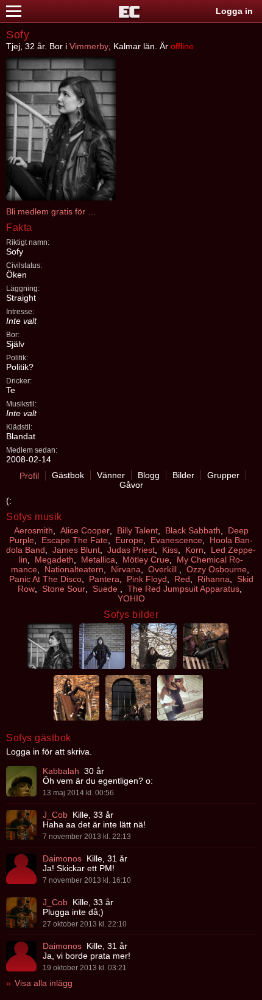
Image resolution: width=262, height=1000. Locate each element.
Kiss (170, 550)
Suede (106, 589)
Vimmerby (88, 46)
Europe (129, 540)
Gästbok (68, 475)
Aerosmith (33, 530)
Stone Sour (63, 589)
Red (182, 579)
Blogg (149, 475)
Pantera (104, 579)
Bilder (183, 475)
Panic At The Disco (45, 579)
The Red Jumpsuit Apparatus (183, 589)
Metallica (98, 559)
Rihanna (213, 579)
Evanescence (176, 540)
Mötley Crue (145, 559)
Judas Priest (131, 550)
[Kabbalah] (21, 781)
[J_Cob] (21, 825)
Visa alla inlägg (44, 983)
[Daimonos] (21, 869)
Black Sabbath (193, 530)
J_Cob (55, 815)
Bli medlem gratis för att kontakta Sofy (51, 211)
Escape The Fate (74, 540)
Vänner (111, 475)
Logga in (234, 11)
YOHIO (131, 598)
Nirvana (126, 569)
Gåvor (131, 485)
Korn (194, 550)
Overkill (163, 569)
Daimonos (62, 858)
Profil (29, 476)
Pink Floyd (147, 579)
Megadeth (54, 559)
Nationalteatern (74, 569)
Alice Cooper (85, 530)
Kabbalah (61, 771)
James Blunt (76, 550)
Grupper (223, 475)
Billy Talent (137, 530)
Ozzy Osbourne (216, 569)
